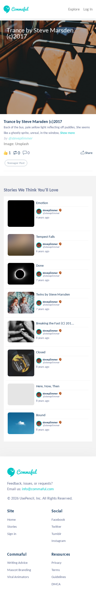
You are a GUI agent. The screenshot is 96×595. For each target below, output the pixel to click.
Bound (40, 415)
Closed (40, 352)
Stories (12, 526)
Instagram (58, 541)
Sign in (11, 534)
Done (40, 265)
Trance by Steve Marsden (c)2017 (33, 121)
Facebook (58, 519)
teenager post (16, 163)
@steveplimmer (20, 138)
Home (11, 519)
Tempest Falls (45, 237)
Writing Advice (17, 563)
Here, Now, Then (47, 386)
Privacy (56, 563)
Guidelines (58, 577)
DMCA (56, 584)
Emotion (42, 203)
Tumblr (56, 534)
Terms (55, 570)
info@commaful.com (38, 489)
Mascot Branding (19, 570)
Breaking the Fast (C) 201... (55, 323)
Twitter (56, 526)
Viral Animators (18, 577)
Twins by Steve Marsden (53, 294)
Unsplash (22, 144)
